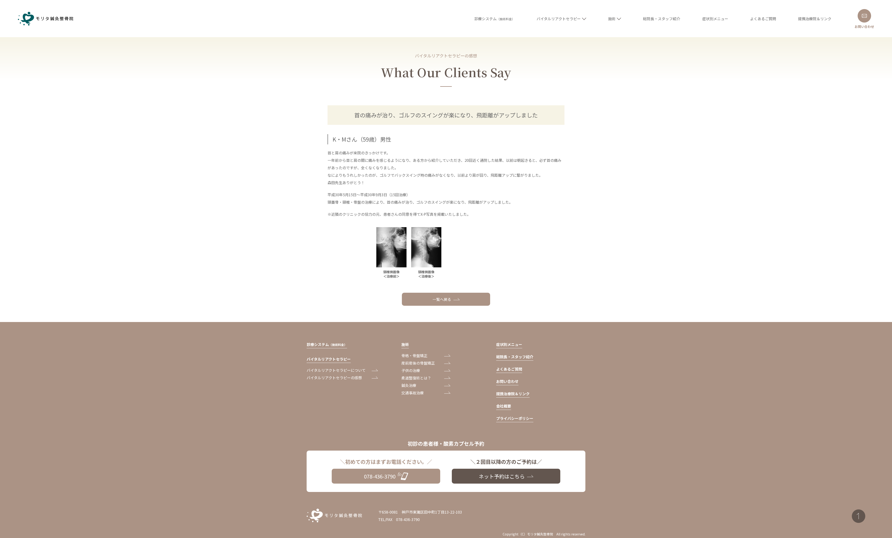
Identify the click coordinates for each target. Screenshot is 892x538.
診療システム (327, 344)
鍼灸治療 (408, 385)
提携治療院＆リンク (513, 393)
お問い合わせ (507, 381)
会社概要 (503, 406)
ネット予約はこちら (502, 476)
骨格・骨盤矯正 (414, 355)
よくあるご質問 (509, 369)
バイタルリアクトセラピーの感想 (334, 377)
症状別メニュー (509, 344)
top (858, 516)
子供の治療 (410, 370)
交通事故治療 (412, 392)
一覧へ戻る (442, 299)
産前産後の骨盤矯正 (418, 363)
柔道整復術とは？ (416, 378)
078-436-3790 (380, 476)
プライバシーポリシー (514, 418)
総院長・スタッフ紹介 (514, 356)
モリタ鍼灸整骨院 (46, 18)
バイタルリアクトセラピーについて (336, 370)
